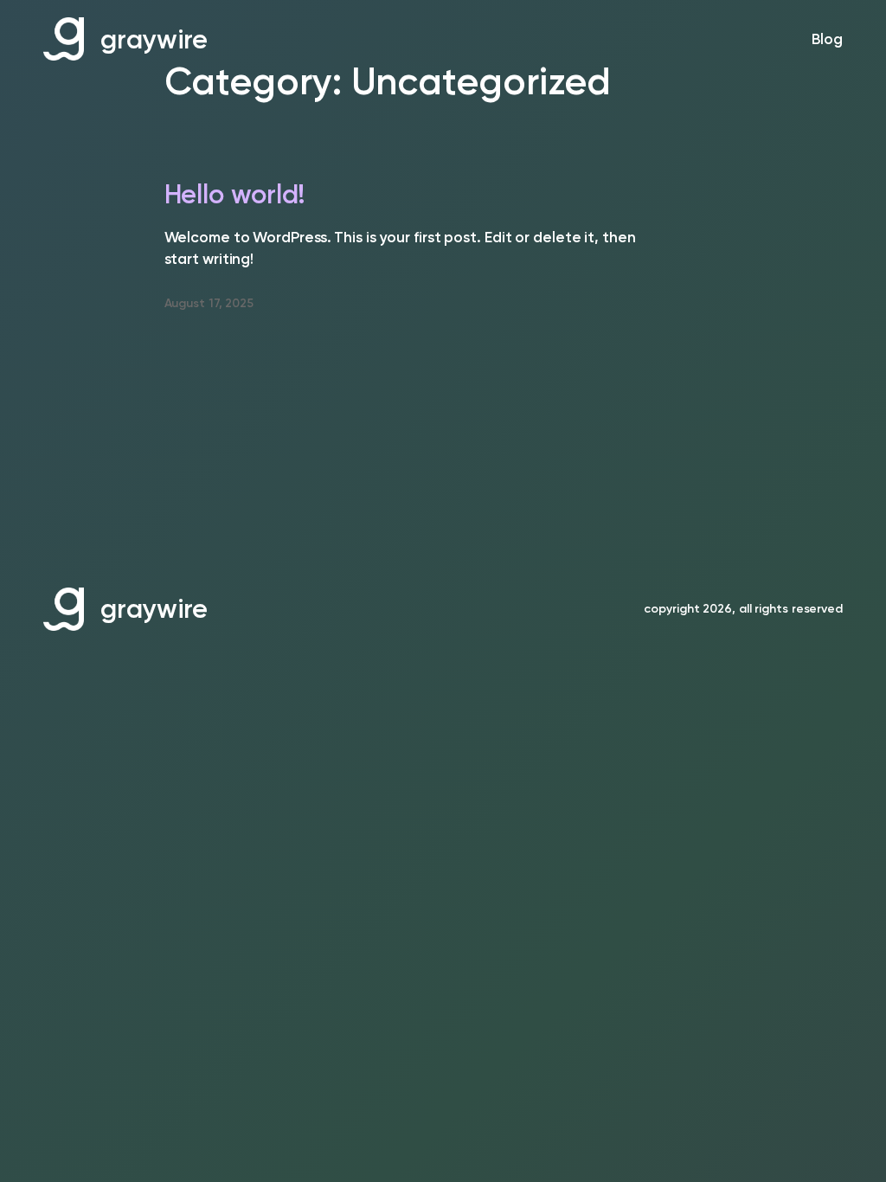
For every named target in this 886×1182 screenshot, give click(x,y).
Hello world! (235, 195)
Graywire (154, 39)
